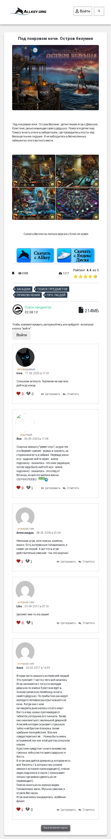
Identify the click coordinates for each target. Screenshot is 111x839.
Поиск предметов (52, 289)
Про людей (56, 295)
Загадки (23, 289)
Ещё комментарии (56, 827)
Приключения (28, 295)
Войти (84, 11)
